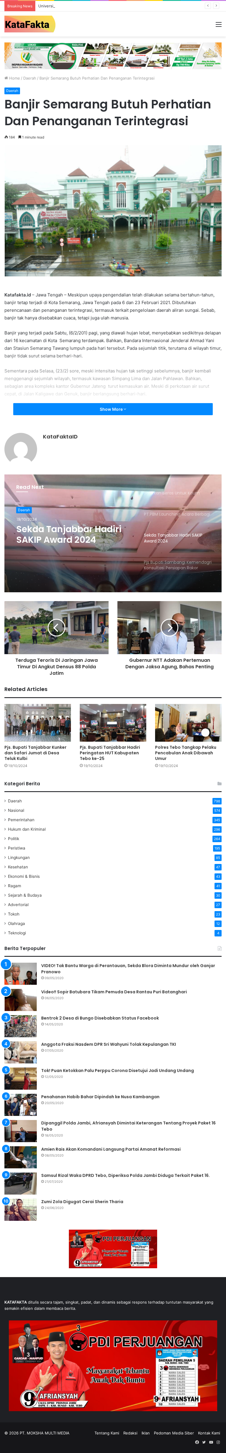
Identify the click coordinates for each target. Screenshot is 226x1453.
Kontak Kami (209, 1433)
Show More (112, 409)
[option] (113, 533)
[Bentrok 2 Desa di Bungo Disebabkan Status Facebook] (20, 1026)
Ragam (14, 885)
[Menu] (219, 26)
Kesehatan (18, 867)
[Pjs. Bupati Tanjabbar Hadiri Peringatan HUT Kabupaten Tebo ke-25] (113, 722)
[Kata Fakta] (32, 24)
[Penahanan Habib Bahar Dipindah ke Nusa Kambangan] (20, 1105)
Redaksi (130, 1433)
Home (14, 78)
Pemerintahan (21, 819)
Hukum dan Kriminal (27, 829)
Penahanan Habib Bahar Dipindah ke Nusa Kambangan (100, 1097)
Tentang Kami (106, 1433)
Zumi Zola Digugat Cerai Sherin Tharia (82, 1202)
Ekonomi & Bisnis (24, 876)
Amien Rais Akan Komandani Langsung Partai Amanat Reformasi (111, 1149)
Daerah (29, 78)
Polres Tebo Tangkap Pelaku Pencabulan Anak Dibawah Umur (185, 752)
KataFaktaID (60, 436)
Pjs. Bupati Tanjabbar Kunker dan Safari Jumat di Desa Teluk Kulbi (35, 752)
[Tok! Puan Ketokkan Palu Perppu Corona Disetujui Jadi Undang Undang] (20, 1079)
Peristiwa (16, 848)
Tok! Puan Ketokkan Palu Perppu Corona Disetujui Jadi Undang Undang (117, 1070)
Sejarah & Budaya (25, 895)
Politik (13, 838)
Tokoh (13, 914)
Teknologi (17, 933)
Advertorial (18, 904)
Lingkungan (19, 857)
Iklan (146, 1433)
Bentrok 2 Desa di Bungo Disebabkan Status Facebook (100, 1018)
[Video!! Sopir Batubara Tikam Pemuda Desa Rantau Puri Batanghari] (20, 1000)
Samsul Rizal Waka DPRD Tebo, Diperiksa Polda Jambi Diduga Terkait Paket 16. (125, 1175)
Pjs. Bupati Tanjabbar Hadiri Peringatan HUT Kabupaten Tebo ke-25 (110, 752)
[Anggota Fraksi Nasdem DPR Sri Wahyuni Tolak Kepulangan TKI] (20, 1052)
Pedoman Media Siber (174, 1433)
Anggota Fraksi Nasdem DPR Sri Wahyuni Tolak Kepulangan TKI (108, 1044)
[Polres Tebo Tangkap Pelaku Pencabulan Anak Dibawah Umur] (188, 722)
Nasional (16, 810)
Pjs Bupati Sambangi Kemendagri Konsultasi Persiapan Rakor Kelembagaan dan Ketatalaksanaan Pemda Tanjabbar (72, 534)
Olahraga (16, 923)
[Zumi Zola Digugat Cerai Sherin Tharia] (20, 1210)
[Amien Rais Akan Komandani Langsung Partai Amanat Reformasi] (20, 1157)
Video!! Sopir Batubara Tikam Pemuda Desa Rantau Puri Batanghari (114, 992)
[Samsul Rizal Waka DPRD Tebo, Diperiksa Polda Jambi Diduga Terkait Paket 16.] (20, 1183)
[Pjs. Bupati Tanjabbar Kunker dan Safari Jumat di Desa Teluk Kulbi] (37, 722)
